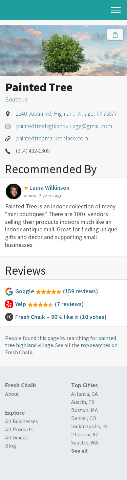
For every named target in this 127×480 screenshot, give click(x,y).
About (12, 393)
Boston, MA (84, 410)
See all (79, 450)
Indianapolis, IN (89, 426)
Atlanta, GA (84, 393)
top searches (95, 345)
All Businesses (21, 421)
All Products (19, 429)
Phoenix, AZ (85, 434)
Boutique (16, 99)
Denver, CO (83, 418)
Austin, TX (82, 401)
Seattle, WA (84, 442)
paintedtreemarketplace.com (52, 138)
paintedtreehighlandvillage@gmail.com (64, 126)
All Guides (16, 437)
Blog (10, 445)
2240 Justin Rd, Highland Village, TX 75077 (66, 113)
